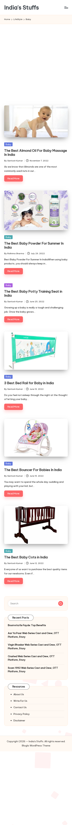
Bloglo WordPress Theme (36, 745)
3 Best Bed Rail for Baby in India (29, 383)
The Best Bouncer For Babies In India (33, 470)
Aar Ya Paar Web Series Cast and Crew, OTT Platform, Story (33, 635)
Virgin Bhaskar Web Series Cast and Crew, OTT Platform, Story (35, 646)
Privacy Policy (21, 714)
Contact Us (20, 707)
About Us (18, 694)
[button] (60, 603)
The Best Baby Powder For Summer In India (34, 245)
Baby (8, 144)
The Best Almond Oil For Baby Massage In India (35, 152)
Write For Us (20, 700)
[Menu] (66, 7)
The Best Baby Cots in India (26, 557)
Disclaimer (19, 720)
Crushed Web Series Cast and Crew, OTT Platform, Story (31, 658)
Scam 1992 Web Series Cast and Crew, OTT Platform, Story (33, 669)
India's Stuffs (21, 7)
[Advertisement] (36, 62)
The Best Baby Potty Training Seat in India (33, 293)
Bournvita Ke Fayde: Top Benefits (27, 625)
